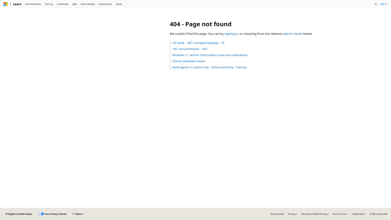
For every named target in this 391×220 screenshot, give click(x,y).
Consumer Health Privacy (314, 214)
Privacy (291, 214)
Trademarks (358, 214)
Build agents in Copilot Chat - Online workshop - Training (209, 67)
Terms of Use (339, 214)
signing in (231, 34)
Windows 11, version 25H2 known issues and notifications (210, 55)
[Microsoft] (6, 4)
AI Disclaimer (277, 214)
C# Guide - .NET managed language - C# (198, 43)
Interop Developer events (188, 61)
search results (292, 34)
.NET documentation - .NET (190, 49)
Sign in (383, 3)
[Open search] (376, 4)
